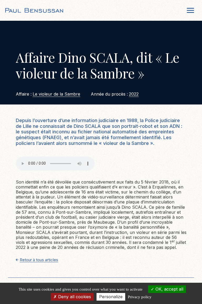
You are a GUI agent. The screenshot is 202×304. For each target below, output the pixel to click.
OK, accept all (168, 289)
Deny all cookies (74, 296)
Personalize (111, 296)
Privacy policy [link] (140, 297)
